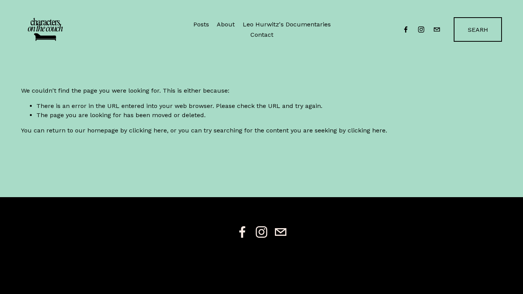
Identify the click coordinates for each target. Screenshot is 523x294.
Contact (261, 34)
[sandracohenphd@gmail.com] (437, 29)
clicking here (148, 130)
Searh (478, 29)
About (226, 24)
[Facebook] (406, 29)
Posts (201, 24)
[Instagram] (421, 29)
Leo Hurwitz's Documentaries (287, 24)
